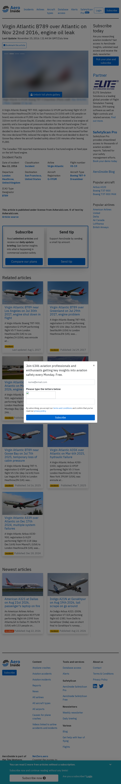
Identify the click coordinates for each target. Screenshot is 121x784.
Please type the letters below (43, 389)
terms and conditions (62, 408)
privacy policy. (40, 411)
